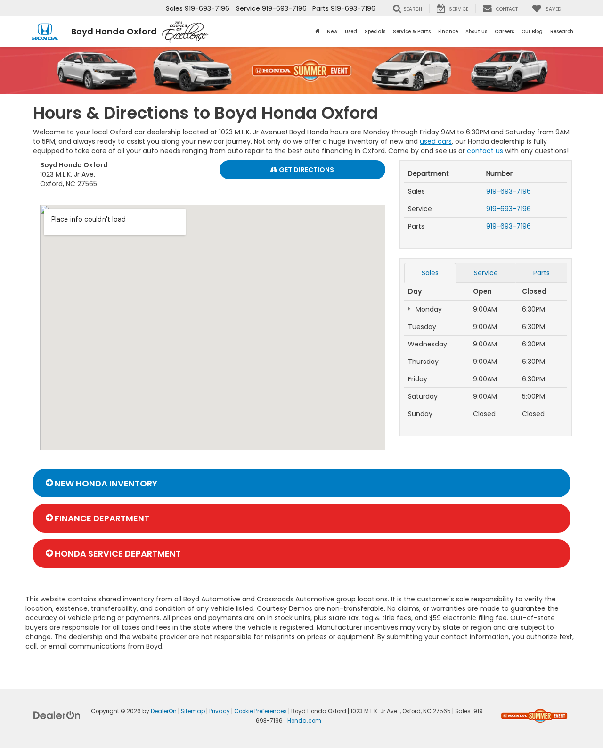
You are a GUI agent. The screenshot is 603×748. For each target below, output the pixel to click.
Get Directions (305, 169)
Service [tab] (486, 273)
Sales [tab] (430, 273)
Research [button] (561, 31)
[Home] (317, 31)
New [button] (332, 31)
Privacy (219, 711)
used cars (436, 141)
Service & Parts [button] (412, 31)
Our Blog (532, 31)
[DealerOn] (57, 715)
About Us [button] (476, 31)
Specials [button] (375, 31)
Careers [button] (504, 31)
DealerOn (164, 711)
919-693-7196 (508, 191)
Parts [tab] (541, 273)
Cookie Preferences (260, 711)
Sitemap (193, 711)
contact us (485, 151)
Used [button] (351, 31)
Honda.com (304, 720)
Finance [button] (448, 31)
